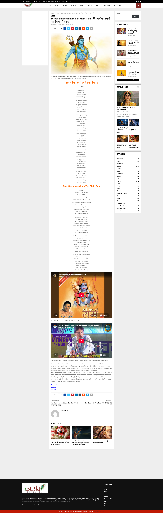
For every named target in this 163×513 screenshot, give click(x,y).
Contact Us (51, 1)
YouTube (53, 389)
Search (119, 13)
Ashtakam (120, 163)
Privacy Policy (65, 1)
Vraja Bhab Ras (121, 206)
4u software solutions (99, 511)
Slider (119, 198)
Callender (120, 173)
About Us (45, 1)
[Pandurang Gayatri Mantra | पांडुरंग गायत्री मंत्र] (121, 63)
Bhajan (65, 5)
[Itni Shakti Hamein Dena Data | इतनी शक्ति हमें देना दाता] (121, 43)
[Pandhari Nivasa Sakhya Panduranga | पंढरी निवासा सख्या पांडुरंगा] (121, 53)
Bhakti (57, 5)
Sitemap (106, 506)
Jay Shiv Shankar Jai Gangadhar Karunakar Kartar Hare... (122, 130)
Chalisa (119, 176)
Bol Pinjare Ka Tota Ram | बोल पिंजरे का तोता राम (98, 404)
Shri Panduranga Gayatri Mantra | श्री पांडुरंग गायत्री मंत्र (133, 72)
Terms (70, 1)
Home (49, 5)
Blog (97, 5)
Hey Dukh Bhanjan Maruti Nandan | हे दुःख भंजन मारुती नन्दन (64, 404)
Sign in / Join (37, 1)
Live (118, 178)
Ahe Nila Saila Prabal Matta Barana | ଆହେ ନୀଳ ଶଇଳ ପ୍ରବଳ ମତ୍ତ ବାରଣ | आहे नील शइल (80, 442)
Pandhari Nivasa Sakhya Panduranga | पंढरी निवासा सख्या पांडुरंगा (133, 52)
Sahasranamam (121, 191)
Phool (118, 183)
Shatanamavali (121, 196)
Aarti (118, 161)
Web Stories (117, 5)
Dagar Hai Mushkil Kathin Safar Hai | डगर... (122, 145)
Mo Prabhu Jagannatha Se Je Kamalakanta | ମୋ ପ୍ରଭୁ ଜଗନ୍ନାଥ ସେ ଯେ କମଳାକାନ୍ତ (60, 442)
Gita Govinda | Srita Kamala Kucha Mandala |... (133, 145)
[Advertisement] (35, 38)
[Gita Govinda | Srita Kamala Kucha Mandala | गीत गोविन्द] (134, 138)
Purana (81, 5)
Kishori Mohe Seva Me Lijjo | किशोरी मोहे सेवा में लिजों (101, 442)
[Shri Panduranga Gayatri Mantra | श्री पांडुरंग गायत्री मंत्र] (121, 73)
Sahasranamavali (122, 193)
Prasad (89, 5)
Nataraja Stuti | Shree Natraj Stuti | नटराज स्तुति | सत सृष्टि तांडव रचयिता (133, 31)
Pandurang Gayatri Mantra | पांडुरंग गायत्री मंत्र (133, 62)
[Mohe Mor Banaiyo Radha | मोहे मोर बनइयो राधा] (128, 98)
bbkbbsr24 (54, 24)
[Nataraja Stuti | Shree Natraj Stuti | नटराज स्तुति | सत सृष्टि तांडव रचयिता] (121, 31)
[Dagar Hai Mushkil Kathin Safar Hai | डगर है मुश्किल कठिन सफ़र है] (122, 138)
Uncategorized (121, 203)
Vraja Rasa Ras (121, 208)
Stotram (119, 201)
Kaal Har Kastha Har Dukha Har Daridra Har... (133, 129)
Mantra (73, 5)
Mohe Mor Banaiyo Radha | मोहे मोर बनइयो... (127, 108)
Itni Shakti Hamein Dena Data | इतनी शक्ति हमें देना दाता (133, 42)
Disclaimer (57, 1)
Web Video (107, 5)
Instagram (54, 387)
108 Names (120, 158)
